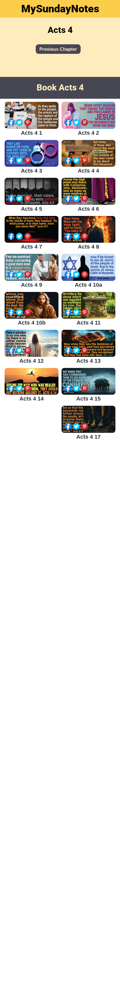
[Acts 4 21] (31, 536)
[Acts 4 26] (88, 677)
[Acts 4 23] (31, 587)
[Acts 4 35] (31, 896)
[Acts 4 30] (88, 779)
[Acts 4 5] (31, 191)
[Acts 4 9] (31, 267)
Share (11, 122)
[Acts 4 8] (88, 229)
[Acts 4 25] (31, 638)
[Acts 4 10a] (88, 267)
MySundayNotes (60, 8)
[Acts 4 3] (31, 153)
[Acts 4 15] (88, 381)
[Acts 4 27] (31, 690)
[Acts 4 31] (31, 793)
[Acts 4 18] (88, 471)
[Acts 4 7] (31, 229)
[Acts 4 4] (88, 153)
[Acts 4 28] (88, 728)
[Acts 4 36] (88, 934)
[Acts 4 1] (31, 115)
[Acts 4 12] (31, 343)
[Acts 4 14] (31, 381)
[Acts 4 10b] (31, 305)
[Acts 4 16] (31, 433)
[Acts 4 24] (88, 625)
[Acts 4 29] (31, 741)
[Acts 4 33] (31, 844)
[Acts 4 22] (88, 573)
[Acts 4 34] (88, 882)
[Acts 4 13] (88, 343)
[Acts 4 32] (88, 831)
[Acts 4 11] (88, 305)
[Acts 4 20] (88, 522)
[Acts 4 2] (88, 115)
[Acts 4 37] (31, 947)
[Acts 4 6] (88, 191)
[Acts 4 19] (31, 484)
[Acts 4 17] (88, 419)
